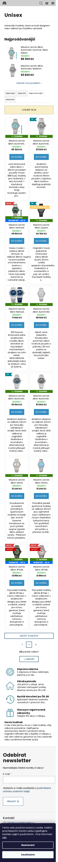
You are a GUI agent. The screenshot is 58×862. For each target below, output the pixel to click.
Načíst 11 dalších (29, 635)
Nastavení (28, 845)
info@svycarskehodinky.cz (21, 822)
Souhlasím (28, 854)
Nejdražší (22, 93)
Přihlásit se (13, 801)
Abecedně (10, 99)
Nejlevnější (10, 93)
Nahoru (30, 659)
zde (4, 837)
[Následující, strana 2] (29, 645)
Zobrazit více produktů (28, 83)
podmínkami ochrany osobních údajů (27, 790)
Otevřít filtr (29, 109)
